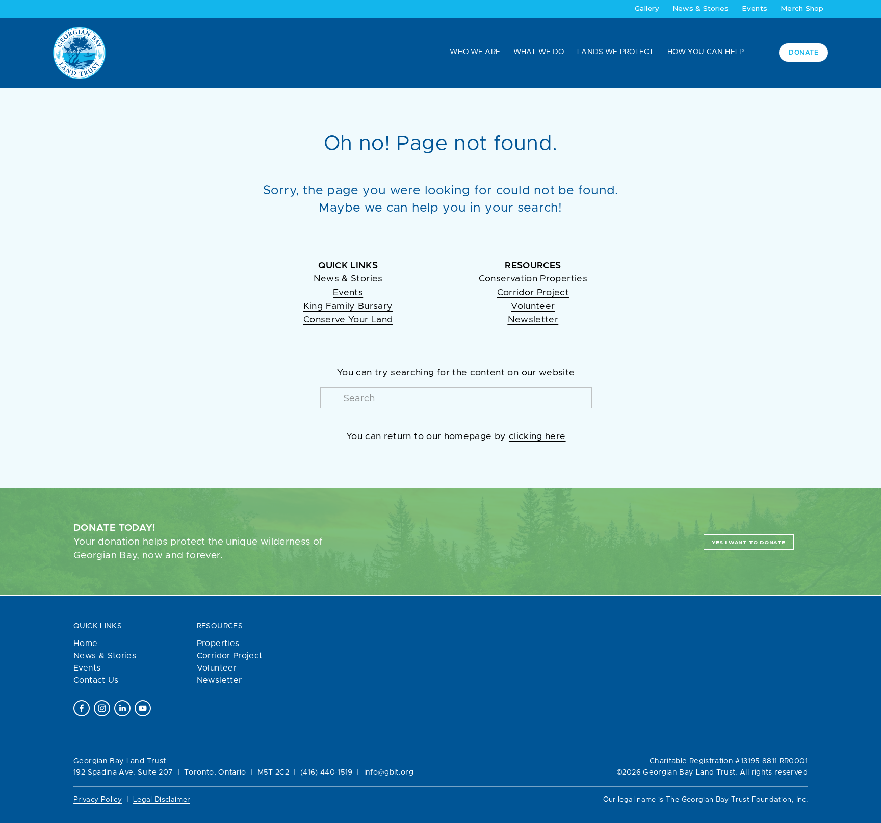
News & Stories (700, 8)
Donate (803, 52)
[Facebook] (81, 708)
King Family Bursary (348, 306)
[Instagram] (102, 708)
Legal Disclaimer (161, 799)
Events (754, 8)
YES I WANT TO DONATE (749, 542)
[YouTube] (143, 708)
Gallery (647, 8)
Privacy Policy (97, 799)
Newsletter (219, 680)
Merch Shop (802, 8)
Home (85, 643)
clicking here (537, 436)
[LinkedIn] (122, 708)
